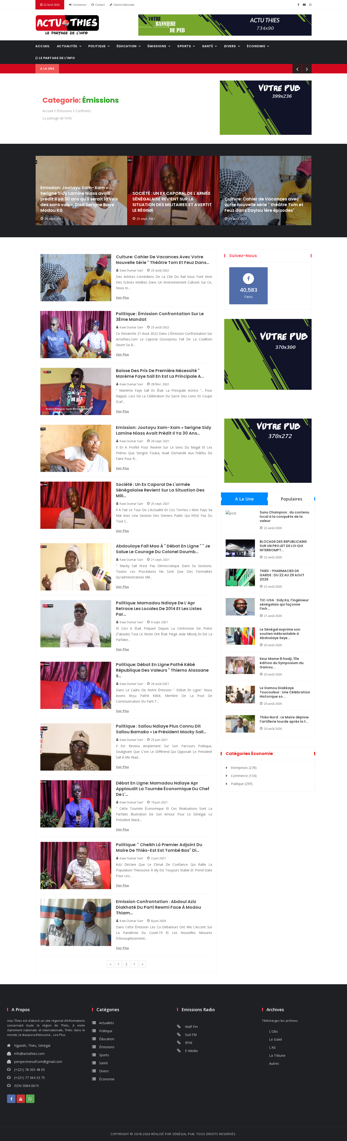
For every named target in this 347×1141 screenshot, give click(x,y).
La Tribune (277, 1055)
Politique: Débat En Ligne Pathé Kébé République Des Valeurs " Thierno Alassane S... (162, 670)
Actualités (67, 46)
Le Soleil (275, 1039)
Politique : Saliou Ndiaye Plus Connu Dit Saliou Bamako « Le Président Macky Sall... (161, 729)
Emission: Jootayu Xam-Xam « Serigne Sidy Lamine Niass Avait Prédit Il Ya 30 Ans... (163, 430)
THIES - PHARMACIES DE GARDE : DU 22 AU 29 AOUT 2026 (282, 575)
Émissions (157, 46)
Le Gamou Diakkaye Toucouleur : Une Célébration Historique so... (285, 692)
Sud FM (190, 1034)
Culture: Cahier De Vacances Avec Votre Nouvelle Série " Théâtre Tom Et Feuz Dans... (162, 259)
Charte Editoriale (124, 4)
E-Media (191, 1050)
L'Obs (273, 1031)
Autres (274, 1063)
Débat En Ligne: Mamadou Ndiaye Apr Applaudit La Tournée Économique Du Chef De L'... (162, 788)
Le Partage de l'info (56, 58)
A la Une (244, 499)
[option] (81, 190)
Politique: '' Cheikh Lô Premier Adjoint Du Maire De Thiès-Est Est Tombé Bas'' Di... (159, 847)
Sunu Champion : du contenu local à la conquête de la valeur (284, 516)
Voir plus (122, 297)
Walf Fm (191, 1026)
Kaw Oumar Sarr (131, 270)
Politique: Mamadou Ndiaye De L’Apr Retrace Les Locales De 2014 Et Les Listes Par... (159, 608)
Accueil (42, 46)
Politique (97, 46)
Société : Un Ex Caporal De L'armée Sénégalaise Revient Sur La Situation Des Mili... (160, 490)
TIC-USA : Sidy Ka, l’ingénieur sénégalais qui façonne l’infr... (284, 604)
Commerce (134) (244, 775)
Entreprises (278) (244, 767)
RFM (188, 1042)
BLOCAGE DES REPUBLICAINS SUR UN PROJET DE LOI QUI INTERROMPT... (283, 545)
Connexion (79, 4)
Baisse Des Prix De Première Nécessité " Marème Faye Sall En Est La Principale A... (160, 373)
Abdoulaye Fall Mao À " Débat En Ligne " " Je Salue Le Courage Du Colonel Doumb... (163, 549)
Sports (184, 46)
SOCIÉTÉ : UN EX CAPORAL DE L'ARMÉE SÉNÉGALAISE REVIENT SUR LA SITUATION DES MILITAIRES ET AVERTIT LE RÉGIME (172, 202)
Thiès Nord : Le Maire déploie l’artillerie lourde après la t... (284, 719)
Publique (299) (242, 783)
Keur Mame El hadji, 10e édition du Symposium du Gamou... (282, 663)
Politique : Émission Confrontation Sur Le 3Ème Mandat (160, 316)
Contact (100, 4)
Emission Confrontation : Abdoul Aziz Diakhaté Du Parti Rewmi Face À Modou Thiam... (158, 907)
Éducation (127, 46)
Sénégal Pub (183, 1134)
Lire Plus (59, 1035)
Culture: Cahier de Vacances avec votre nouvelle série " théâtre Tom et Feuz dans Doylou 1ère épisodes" (263, 204)
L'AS (272, 1047)
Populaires (291, 499)
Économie (256, 46)
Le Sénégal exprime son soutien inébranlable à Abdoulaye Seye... (280, 633)
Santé (207, 46)
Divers (230, 46)
